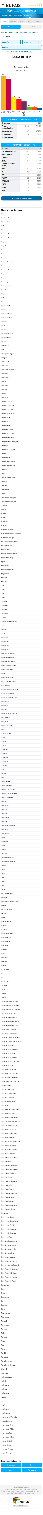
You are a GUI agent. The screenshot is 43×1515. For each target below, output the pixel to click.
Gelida (3, 597)
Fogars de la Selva (7, 566)
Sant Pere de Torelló (8, 1225)
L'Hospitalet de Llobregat (9, 713)
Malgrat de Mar (6, 733)
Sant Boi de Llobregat (8, 1093)
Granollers (4, 613)
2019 (5, 21)
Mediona (4, 773)
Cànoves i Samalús (7, 370)
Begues (3, 294)
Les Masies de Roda (7, 693)
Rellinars (4, 961)
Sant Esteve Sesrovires (9, 1125)
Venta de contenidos (16, 1489)
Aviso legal (34, 1489)
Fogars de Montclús (7, 570)
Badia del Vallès (6, 270)
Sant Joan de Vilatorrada (9, 1165)
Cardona (4, 390)
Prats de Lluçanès (7, 933)
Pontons (4, 929)
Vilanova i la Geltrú (7, 1437)
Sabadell (4, 985)
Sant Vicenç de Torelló (8, 1281)
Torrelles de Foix (6, 1361)
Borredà (4, 310)
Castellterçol (5, 458)
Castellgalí (4, 446)
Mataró (3, 769)
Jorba (3, 633)
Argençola (4, 242)
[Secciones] (3, 5)
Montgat (4, 809)
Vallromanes (5, 1393)
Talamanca (5, 1317)
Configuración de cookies (32, 1491)
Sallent (3, 997)
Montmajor (4, 813)
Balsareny (4, 282)
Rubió (3, 977)
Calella (3, 342)
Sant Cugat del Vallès (8, 1113)
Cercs (3, 474)
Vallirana (4, 1389)
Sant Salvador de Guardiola (10, 1265)
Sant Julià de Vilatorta (8, 1173)
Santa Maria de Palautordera (11, 1061)
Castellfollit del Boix (7, 438)
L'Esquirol (4, 705)
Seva (3, 1289)
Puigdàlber (4, 945)
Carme (3, 394)
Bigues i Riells (5, 306)
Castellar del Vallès (7, 406)
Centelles (4, 470)
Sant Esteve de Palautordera (10, 1121)
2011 (37, 21)
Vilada (3, 1405)
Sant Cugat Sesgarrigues (9, 1117)
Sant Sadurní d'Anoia (8, 1257)
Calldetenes (5, 346)
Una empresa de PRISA (21, 1500)
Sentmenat (5, 1285)
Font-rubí (4, 582)
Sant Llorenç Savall (7, 1185)
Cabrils (3, 322)
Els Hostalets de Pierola (9, 542)
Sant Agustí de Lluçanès (9, 1033)
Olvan (3, 873)
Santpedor (4, 1213)
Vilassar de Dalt (6, 1441)
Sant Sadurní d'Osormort (9, 1261)
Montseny (4, 829)
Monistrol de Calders (8, 789)
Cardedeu (4, 386)
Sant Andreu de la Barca (9, 1069)
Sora (2, 1301)
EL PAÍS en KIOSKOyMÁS (18, 1493)
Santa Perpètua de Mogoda (10, 1081)
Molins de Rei (5, 781)
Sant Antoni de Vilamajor (9, 1077)
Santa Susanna (6, 1085)
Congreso (11, 27)
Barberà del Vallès (7, 286)
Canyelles (4, 374)
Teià (2, 1333)
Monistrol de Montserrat (9, 793)
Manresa (4, 745)
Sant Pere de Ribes (7, 1217)
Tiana (3, 1341)
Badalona (4, 266)
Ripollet (3, 965)
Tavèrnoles (5, 1325)
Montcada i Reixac (7, 797)
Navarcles (4, 841)
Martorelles (5, 757)
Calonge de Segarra (8, 354)
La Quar (4, 673)
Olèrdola (4, 853)
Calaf (3, 326)
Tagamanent (5, 1313)
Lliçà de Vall (5, 721)
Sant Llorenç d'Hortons (9, 1181)
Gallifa (3, 590)
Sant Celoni (5, 1105)
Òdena (3, 849)
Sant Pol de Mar (6, 1237)
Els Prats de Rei (6, 546)
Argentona (4, 246)
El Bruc (3, 514)
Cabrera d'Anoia (6, 314)
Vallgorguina (5, 1385)
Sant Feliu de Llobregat (9, 1133)
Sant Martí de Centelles (9, 1193)
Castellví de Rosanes (8, 466)
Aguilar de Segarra (7, 218)
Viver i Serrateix (6, 1453)
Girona (32, 1465)
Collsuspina (5, 490)
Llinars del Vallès (6, 725)
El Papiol (4, 526)
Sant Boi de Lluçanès (8, 1097)
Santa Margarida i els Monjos (11, 1041)
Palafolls (4, 897)
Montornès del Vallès (8, 825)
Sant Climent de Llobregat (10, 1109)
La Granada (5, 641)
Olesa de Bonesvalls (8, 857)
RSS (33, 1493)
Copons (3, 494)
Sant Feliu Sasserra (7, 1137)
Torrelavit (4, 1357)
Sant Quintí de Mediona (9, 1241)
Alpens (3, 230)
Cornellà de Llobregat (8, 502)
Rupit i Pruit (5, 981)
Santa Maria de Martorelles (10, 1049)
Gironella (4, 601)
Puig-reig (4, 949)
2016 (21, 21)
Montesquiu (5, 805)
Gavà (3, 594)
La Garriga (4, 637)
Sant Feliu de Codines (8, 1129)
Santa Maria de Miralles (9, 1057)
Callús (3, 350)
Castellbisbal (5, 418)
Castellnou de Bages (8, 450)
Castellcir (4, 422)
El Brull (3, 518)
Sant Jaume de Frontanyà (9, 1157)
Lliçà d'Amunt (5, 717)
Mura (3, 837)
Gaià (2, 586)
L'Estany (4, 709)
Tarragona (32, 1470)
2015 (29, 21)
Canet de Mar (5, 362)
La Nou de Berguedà (8, 657)
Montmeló (4, 821)
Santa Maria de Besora (8, 1045)
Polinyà (3, 925)
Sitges (3, 1293)
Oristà (3, 881)
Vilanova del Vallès (7, 1429)
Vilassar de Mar (6, 1445)
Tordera (4, 1349)
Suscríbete (32, 5)
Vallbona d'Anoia (6, 1377)
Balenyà (4, 278)
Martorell (4, 753)
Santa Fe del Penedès (8, 1029)
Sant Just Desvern (7, 1177)
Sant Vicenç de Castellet (9, 1269)
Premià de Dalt (6, 937)
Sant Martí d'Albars (7, 1189)
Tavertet (4, 1329)
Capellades (5, 378)
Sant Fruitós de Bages (8, 1145)
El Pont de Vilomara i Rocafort (11, 534)
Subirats (4, 1305)
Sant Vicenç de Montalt (9, 1277)
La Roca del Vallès (7, 677)
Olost (3, 869)
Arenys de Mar (6, 234)
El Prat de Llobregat (7, 538)
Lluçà (3, 729)
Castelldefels (5, 426)
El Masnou (4, 522)
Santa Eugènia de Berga (9, 1017)
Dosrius (3, 510)
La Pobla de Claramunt (8, 665)
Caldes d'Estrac (6, 338)
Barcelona (4, 290)
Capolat (3, 382)
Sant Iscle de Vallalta (8, 1153)
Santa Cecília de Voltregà (9, 1001)
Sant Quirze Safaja (7, 1253)
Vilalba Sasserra (6, 1421)
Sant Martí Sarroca (7, 1201)
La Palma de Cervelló (8, 661)
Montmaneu (5, 817)
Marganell (4, 749)
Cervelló (4, 482)
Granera (4, 609)
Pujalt (3, 953)
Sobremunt (5, 1297)
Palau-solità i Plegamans (9, 901)
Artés (3, 250)
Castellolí (4, 454)
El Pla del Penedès (7, 530)
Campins (4, 358)
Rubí (2, 973)
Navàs (3, 845)
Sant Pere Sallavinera (8, 1233)
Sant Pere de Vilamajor (9, 1229)
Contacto (6, 1489)
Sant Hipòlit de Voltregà (9, 1149)
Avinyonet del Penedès (8, 262)
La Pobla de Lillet (7, 669)
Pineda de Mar (6, 921)
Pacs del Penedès (7, 893)
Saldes (3, 993)
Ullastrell (4, 1369)
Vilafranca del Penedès (9, 1417)
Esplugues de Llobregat (9, 554)
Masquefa (4, 761)
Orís (2, 877)
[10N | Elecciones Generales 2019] (21, 11)
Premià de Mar (6, 941)
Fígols (3, 562)
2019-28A (13, 21)
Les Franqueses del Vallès (9, 689)
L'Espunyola (5, 701)
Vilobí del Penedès (7, 1449)
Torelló (3, 1353)
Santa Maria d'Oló (7, 1065)
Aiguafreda (5, 222)
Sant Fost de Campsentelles (10, 1141)
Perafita (4, 913)
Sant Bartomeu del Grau (9, 1089)
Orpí (2, 885)
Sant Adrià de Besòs (8, 1013)
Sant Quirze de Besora (8, 1245)
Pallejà (3, 905)
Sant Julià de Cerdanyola (9, 1169)
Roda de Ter (5, 969)
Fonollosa (4, 578)
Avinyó (3, 258)
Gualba (3, 617)
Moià (2, 777)
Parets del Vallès (6, 909)
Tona (3, 1345)
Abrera (3, 214)
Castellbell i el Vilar (7, 414)
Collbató (4, 486)
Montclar (4, 801)
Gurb (2, 625)
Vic (2, 1401)
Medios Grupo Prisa (21, 1506)
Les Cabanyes (6, 685)
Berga (3, 302)
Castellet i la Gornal (7, 434)
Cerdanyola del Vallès (8, 478)
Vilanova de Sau (6, 1433)
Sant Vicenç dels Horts (8, 1273)
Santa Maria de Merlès (8, 1053)
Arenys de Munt (6, 238)
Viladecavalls (5, 1413)
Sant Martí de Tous (7, 1197)
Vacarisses (4, 1373)
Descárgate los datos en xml (22, 198)
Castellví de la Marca (8, 462)
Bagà (3, 274)
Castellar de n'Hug (7, 410)
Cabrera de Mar (6, 318)
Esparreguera (5, 550)
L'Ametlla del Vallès (7, 653)
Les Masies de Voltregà (9, 697)
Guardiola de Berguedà (9, 621)
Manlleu (3, 741)
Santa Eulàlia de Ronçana (9, 1025)
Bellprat (3, 298)
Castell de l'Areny (7, 430)
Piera (3, 917)
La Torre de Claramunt (8, 681)
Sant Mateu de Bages (8, 1209)
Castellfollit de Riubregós (9, 442)
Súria (3, 1309)
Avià (2, 254)
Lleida (11, 1470)
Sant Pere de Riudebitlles (9, 1221)
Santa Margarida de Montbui (10, 1037)
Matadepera (5, 765)
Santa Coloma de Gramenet (10, 1009)
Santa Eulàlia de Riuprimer (10, 1021)
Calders (3, 330)
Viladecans (5, 1409)
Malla (3, 737)
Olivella (3, 865)
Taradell (4, 1321)
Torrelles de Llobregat (8, 1365)
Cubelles (4, 506)
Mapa (40, 16)
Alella (3, 226)
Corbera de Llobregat (8, 498)
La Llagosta (5, 649)
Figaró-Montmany (7, 558)
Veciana (4, 1397)
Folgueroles (5, 574)
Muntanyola (5, 833)
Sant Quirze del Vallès (8, 1249)
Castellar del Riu (6, 402)
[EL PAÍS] (13, 5)
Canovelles (4, 366)
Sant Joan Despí (6, 1161)
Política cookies (19, 1491)
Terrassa (4, 1337)
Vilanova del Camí (7, 1425)
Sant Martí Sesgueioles (9, 1205)
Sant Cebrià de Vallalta (8, 1101)
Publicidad (27, 1489)
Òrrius (3, 889)
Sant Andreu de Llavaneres (10, 1073)
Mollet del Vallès (6, 785)
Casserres (4, 398)
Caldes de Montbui (7, 334)
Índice (29, 1493)
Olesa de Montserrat (8, 861)
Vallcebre (4, 1381)
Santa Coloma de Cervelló (10, 1005)
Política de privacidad (7, 1491)
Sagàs (3, 989)
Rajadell (4, 957)
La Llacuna (5, 645)
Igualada (4, 629)
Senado (32, 27)
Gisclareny (4, 605)
